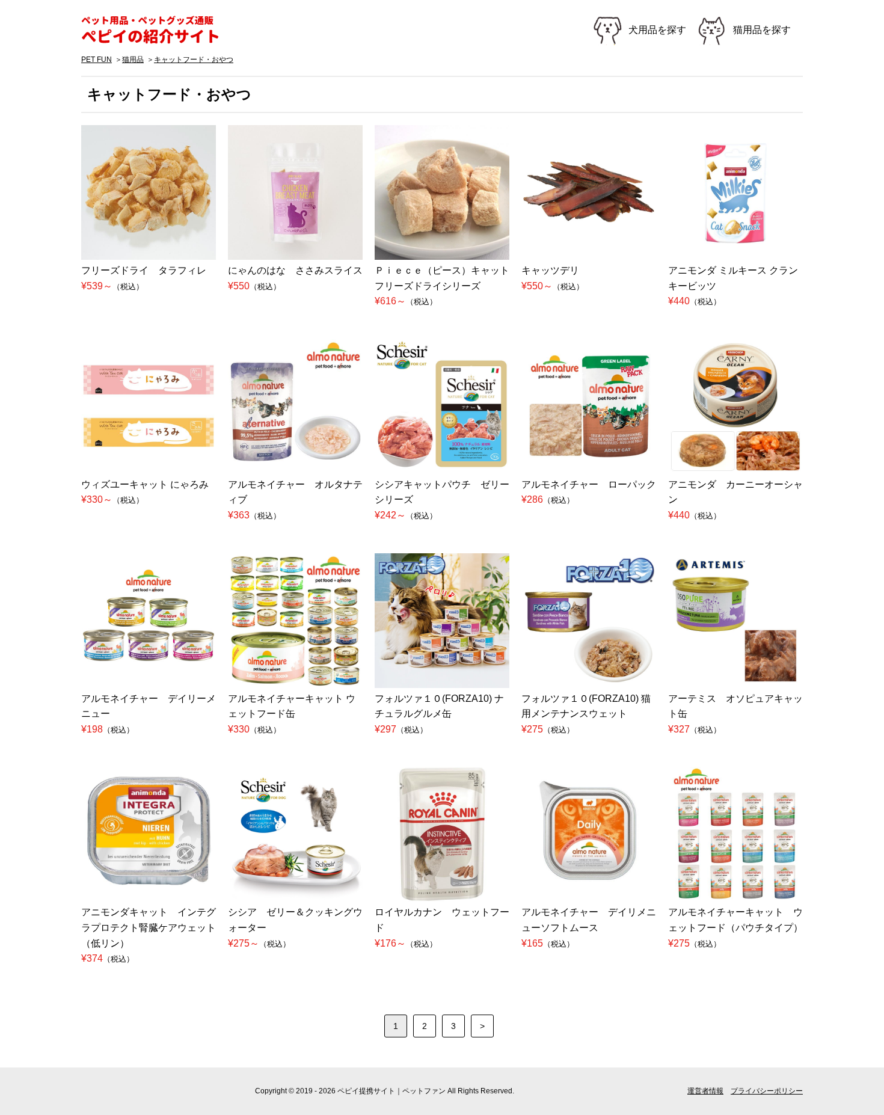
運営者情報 (705, 1091)
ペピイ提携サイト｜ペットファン (156, 30)
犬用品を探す (657, 30)
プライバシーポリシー (767, 1091)
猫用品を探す (762, 30)
